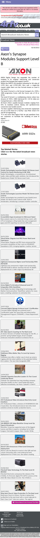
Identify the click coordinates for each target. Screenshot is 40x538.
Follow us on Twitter (9, 521)
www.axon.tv (5, 120)
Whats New (20, 512)
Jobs (28, 31)
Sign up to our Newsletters (11, 525)
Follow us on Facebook (10, 519)
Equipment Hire (21, 31)
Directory (3, 31)
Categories (6, 516)
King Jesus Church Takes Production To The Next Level (19, 493)
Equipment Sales (11, 31)
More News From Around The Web (26, 502)
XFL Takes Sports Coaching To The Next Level (16, 332)
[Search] (37, 35)
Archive (32, 31)
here (30, 9)
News (37, 31)
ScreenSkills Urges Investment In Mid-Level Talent (18, 217)
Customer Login (6, 514)
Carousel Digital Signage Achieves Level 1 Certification (19, 308)
